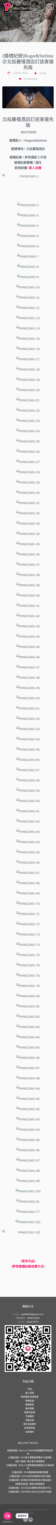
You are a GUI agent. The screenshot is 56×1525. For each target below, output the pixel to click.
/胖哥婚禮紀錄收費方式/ (28, 1266)
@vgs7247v (32, 1321)
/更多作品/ (28, 1261)
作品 (31, 25)
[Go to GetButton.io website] (7, 1522)
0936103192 (33, 1318)
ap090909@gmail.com (32, 1314)
